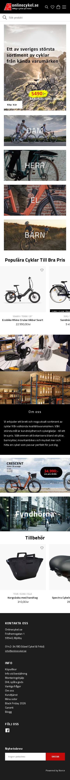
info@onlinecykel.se (15, 651)
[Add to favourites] (41, 269)
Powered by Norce (55, 770)
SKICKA (55, 756)
